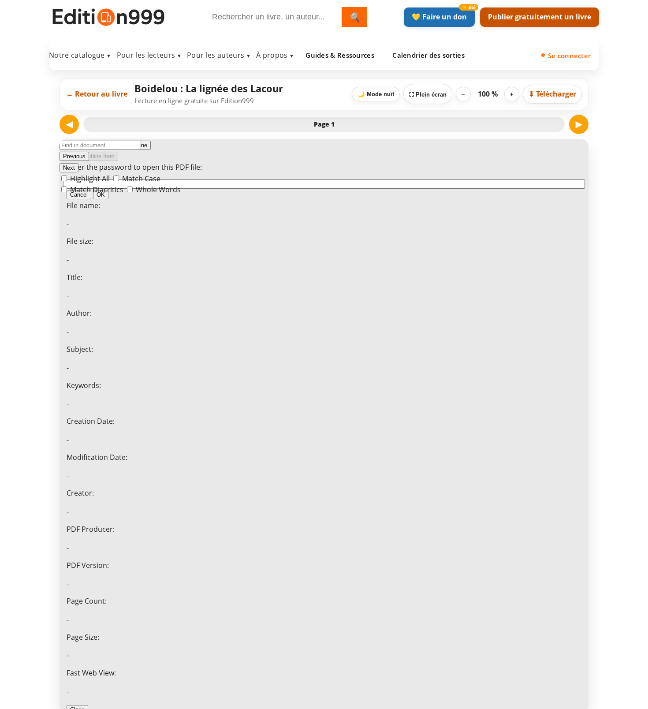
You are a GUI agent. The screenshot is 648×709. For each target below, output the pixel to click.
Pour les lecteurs (149, 55)
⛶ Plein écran (428, 94)
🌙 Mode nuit (376, 94)
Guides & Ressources (339, 55)
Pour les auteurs (218, 55)
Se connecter (569, 55)
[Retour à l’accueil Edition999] (108, 15)
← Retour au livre (96, 94)
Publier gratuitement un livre (539, 17)
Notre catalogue (80, 55)
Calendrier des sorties (428, 55)
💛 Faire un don (439, 17)
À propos (274, 55)
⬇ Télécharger (552, 94)
